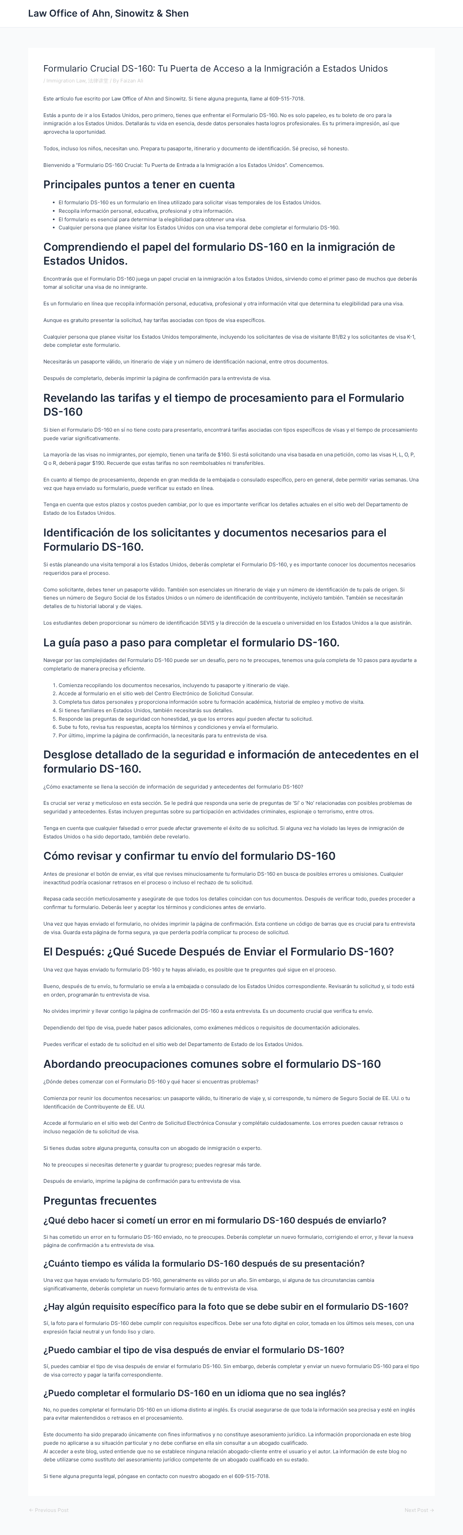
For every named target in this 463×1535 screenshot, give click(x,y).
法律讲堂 (98, 80)
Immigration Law (65, 80)
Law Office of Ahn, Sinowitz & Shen (108, 13)
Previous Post (48, 1510)
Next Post (419, 1510)
